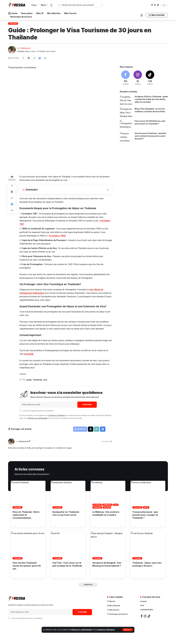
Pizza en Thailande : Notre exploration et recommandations (25, 515)
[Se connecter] (141, 15)
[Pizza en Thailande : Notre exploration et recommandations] (28, 495)
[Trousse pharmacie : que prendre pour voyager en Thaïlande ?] (148, 495)
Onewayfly (28, 354)
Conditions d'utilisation (106, 630)
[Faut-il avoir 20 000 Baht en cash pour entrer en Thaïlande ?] (126, 124)
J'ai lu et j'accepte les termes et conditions (38, 411)
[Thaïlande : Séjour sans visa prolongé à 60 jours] (148, 545)
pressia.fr (25, 48)
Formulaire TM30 (57, 236)
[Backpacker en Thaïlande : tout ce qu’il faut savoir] (68, 495)
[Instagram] (154, 5)
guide (29, 380)
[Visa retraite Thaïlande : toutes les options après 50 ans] (28, 545)
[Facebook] (152, 5)
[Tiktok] (150, 77)
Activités (97, 505)
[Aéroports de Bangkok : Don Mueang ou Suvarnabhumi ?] (108, 545)
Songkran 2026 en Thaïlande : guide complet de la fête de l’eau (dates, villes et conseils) (151, 99)
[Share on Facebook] (23, 58)
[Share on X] (28, 58)
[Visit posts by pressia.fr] (12, 50)
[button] (34, 58)
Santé (146, 507)
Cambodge (107, 505)
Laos (116, 505)
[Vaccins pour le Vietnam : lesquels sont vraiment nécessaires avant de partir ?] (126, 137)
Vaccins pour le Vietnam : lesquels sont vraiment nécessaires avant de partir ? (150, 136)
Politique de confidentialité (81, 630)
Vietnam (107, 507)
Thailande (13, 23)
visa (45, 380)
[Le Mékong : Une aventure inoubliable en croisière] (108, 495)
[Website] (111, 441)
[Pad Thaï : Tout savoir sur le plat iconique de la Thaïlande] (68, 545)
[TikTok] (158, 5)
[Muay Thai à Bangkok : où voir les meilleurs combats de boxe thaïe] (126, 112)
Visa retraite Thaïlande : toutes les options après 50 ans (26, 565)
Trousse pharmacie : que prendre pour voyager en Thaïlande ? (145, 515)
